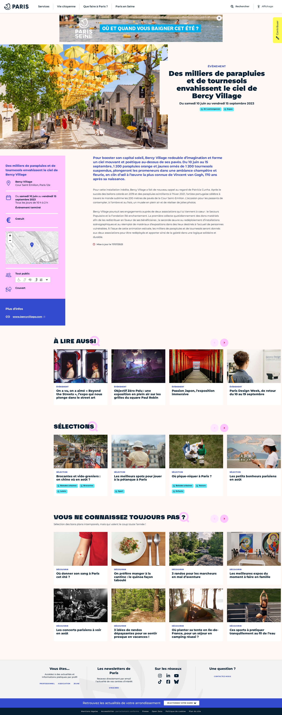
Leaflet (33, 263)
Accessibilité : (120, 711)
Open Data (157, 711)
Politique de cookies (176, 711)
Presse (145, 711)
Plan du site (195, 711)
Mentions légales (89, 711)
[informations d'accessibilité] (33, 279)
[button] (32, 245)
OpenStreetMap (46, 263)
